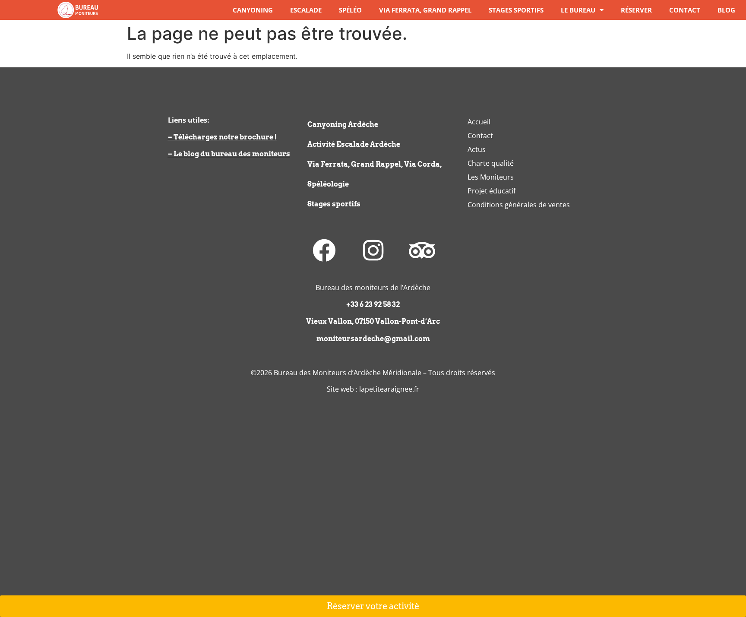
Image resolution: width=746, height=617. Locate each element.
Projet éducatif (491, 191)
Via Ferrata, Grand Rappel (425, 10)
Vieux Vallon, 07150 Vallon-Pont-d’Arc (373, 321)
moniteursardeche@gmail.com (373, 339)
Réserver (636, 10)
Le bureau (578, 10)
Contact (684, 10)
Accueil (479, 122)
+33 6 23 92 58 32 (373, 305)
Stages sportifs (516, 10)
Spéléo (350, 10)
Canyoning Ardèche (342, 124)
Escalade (306, 10)
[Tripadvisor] (421, 250)
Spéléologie (328, 184)
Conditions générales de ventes (519, 204)
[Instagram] (373, 250)
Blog (726, 10)
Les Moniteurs (491, 177)
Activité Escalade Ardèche (353, 144)
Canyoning (253, 10)
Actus (477, 149)
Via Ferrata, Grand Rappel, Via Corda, (374, 164)
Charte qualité (491, 163)
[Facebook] (324, 250)
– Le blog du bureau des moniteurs (229, 154)
